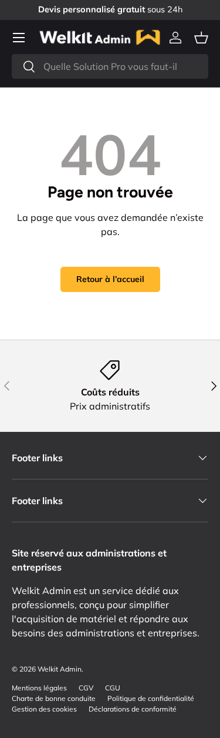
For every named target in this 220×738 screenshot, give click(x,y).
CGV (86, 687)
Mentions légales (39, 687)
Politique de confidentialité (150, 698)
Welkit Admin (60, 669)
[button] (201, 38)
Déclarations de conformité (133, 709)
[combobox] (110, 66)
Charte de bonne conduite (54, 698)
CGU (112, 687)
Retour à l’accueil (110, 279)
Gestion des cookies (44, 709)
